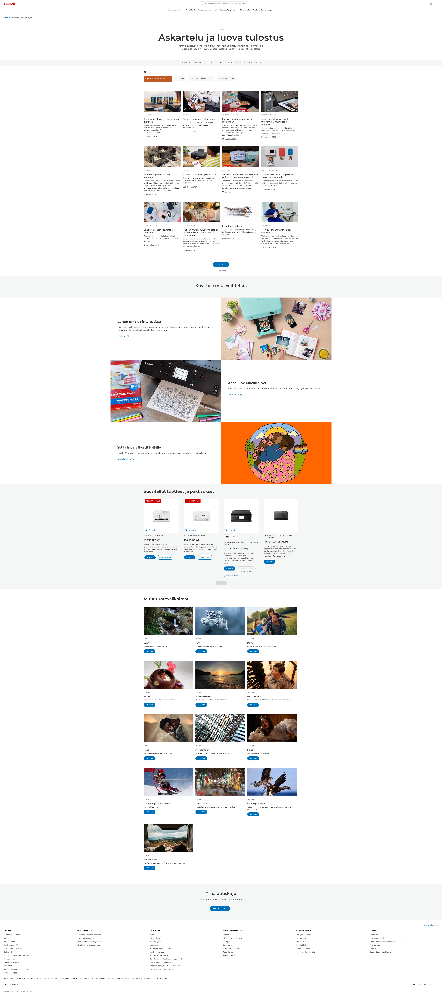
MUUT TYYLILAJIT (254, 63)
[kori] (436, 4)
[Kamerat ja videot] (184, 10)
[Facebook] (414, 984)
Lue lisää (149, 651)
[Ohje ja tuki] (251, 10)
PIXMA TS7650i (192, 540)
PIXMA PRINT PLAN (153, 501)
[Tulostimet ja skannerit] (218, 10)
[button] (246, 569)
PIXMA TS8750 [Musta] (236, 548)
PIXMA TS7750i (152, 540)
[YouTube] (436, 984)
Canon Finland (10, 984)
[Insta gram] (419, 984)
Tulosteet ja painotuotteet (201, 79)
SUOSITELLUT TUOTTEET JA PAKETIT (232, 63)
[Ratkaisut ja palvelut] (238, 10)
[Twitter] (431, 984)
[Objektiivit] (196, 10)
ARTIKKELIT (185, 63)
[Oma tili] (431, 4)
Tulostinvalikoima (226, 79)
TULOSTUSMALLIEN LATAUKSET (204, 63)
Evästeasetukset (160, 978)
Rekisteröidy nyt (219, 908)
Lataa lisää (221, 264)
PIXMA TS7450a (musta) (276, 542)
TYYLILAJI (221, 29)
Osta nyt (150, 557)
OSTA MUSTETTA (165, 557)
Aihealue (180, 79)
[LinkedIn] (425, 984)
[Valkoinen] (234, 536)
